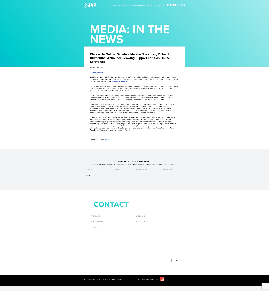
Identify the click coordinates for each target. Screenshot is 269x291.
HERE (107, 140)
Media (149, 5)
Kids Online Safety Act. (120, 81)
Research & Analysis (137, 5)
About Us (113, 5)
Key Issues (123, 5)
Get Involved (159, 5)
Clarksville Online (96, 72)
